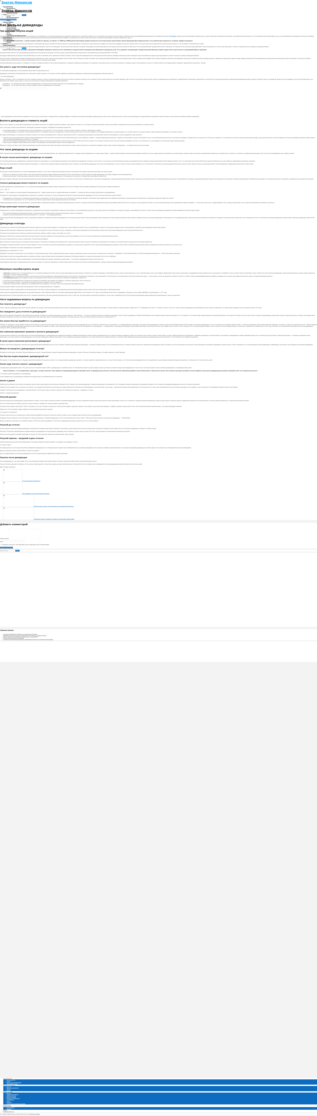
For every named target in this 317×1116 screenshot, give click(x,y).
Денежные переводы (12, 1094)
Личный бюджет (8, 7)
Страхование (10, 1099)
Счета (8, 32)
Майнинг (9, 42)
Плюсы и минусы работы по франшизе (13, 638)
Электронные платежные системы (16, 1103)
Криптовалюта (7, 39)
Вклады (9, 1093)
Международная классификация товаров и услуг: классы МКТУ (20, 637)
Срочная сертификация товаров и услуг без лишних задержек (20, 634)
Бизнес (5, 1110)
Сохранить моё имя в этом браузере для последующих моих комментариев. (25, 544)
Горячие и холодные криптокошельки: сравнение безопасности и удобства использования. (28, 639)
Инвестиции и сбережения (8, 19)
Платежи (9, 34)
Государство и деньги (9, 1085)
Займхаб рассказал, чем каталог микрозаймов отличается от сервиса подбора (24, 635)
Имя (1, 541)
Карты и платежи (11, 28)
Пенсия (9, 20)
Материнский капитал (13, 17)
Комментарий (4, 538)
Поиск (24, 48)
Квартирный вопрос (9, 45)
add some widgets (35, 1114)
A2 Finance (173, 36)
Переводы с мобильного (13, 1098)
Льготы (9, 16)
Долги (8, 1081)
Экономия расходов (12, 13)
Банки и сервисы (8, 22)
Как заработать (11, 1080)
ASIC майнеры (10, 1107)
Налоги (8, 1089)
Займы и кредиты (11, 1096)
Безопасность (7, 1105)
